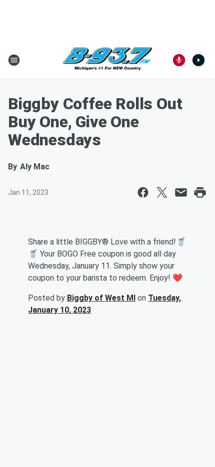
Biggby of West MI (101, 298)
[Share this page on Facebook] (143, 192)
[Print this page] (200, 192)
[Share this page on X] (162, 192)
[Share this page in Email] (181, 192)
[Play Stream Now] (198, 60)
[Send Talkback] (179, 60)
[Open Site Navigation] (14, 60)
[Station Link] (107, 60)
